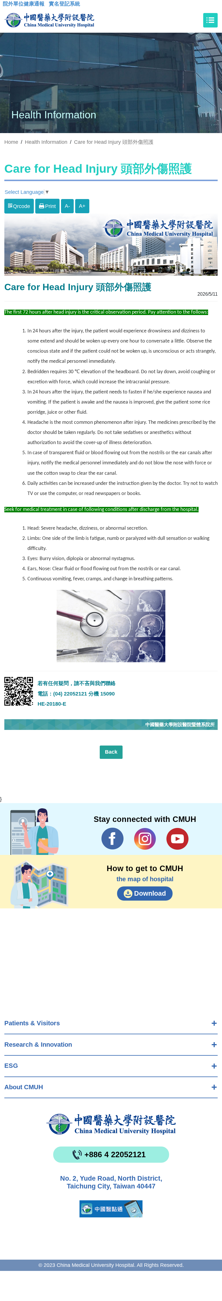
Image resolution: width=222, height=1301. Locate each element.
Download (150, 893)
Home (11, 142)
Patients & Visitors (32, 1023)
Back (111, 752)
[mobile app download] (111, 1208)
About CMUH (23, 1087)
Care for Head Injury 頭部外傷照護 (113, 142)
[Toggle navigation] (210, 20)
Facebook (112, 839)
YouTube (177, 839)
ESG (11, 1065)
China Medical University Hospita (111, 1124)
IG (145, 839)
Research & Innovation (38, 1044)
